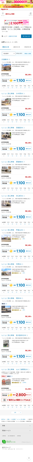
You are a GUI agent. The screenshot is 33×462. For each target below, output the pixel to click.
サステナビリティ (19, 449)
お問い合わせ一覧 (11, 449)
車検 (8, 419)
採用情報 (19, 435)
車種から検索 (28, 53)
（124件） (24, 382)
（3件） (24, 310)
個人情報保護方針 (11, 435)
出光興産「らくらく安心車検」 (18, 419)
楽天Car (3, 419)
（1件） (24, 273)
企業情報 (4, 435)
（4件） (24, 238)
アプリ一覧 (4, 449)
